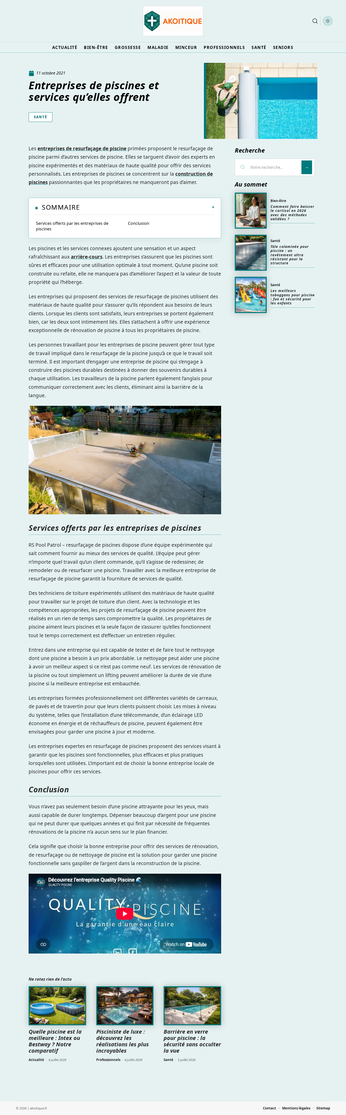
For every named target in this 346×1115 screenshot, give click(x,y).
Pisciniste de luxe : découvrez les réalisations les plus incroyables (122, 1041)
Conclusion (138, 223)
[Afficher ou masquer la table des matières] (147, 207)
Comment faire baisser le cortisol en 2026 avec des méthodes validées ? (292, 212)
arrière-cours (86, 256)
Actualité (36, 1059)
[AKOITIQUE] (173, 21)
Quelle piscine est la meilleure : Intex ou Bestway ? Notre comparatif (55, 1041)
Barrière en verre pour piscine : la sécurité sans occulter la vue (192, 1041)
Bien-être (278, 200)
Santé (40, 117)
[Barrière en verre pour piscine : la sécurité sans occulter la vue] (192, 1006)
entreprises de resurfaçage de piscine (81, 148)
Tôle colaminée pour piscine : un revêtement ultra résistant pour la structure (290, 255)
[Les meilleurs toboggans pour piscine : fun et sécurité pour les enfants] (250, 294)
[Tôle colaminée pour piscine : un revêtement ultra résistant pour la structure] (250, 252)
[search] (315, 21)
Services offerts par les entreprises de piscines (72, 226)
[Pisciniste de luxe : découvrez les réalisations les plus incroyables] (125, 1006)
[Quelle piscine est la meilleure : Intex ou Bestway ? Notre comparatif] (57, 1006)
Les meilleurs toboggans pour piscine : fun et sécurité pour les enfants (293, 296)
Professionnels (108, 1059)
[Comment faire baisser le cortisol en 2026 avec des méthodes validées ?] (250, 210)
